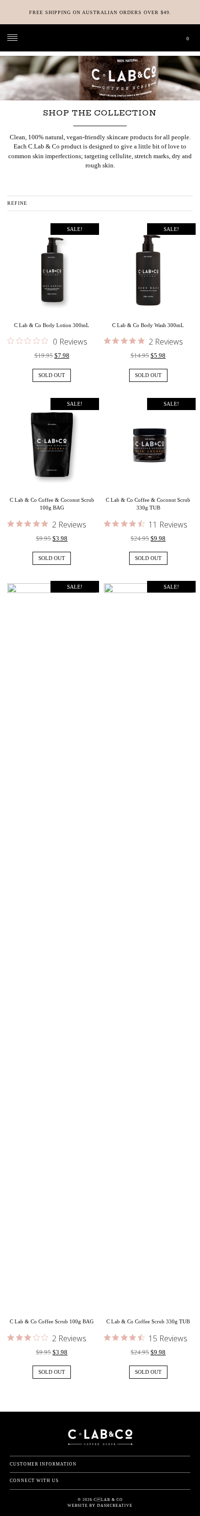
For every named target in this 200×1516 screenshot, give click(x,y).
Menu (12, 38)
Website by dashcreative (100, 1505)
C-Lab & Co (100, 37)
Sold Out (51, 375)
